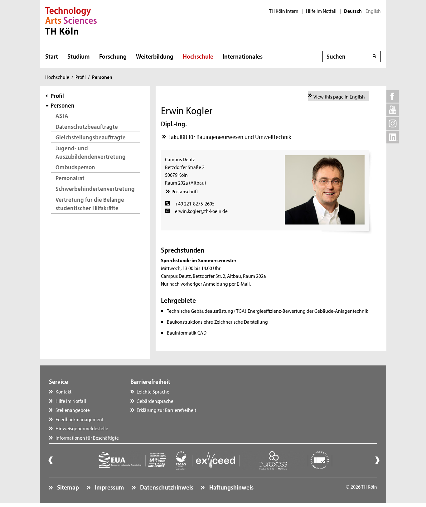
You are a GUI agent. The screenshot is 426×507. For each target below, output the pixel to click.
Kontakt (63, 391)
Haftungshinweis (230, 487)
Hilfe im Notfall (321, 10)
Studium (78, 56)
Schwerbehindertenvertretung (95, 188)
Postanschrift (185, 191)
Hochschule (198, 56)
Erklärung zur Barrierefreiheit (166, 409)
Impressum (109, 487)
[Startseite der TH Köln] (71, 20)
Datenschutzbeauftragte (87, 126)
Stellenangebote (73, 409)
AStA (62, 115)
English (373, 10)
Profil (80, 76)
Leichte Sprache (153, 391)
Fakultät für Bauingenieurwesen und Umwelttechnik (229, 137)
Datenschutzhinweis (166, 487)
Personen (63, 105)
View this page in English (339, 96)
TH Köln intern (283, 10)
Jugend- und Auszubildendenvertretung (91, 152)
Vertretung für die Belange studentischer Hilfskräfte (90, 204)
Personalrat (70, 178)
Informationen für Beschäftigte (87, 437)
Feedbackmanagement (80, 419)
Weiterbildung (154, 56)
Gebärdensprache (155, 400)
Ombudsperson (75, 167)
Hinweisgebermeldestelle (82, 428)
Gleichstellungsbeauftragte (91, 137)
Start (51, 56)
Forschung (113, 56)
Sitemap (67, 487)
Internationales (243, 56)
